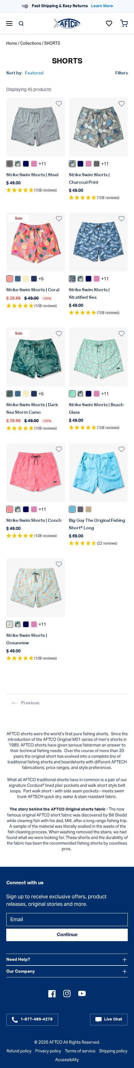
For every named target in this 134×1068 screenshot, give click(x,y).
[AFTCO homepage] (67, 23)
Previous (30, 703)
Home (11, 43)
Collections (30, 43)
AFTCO (55, 1042)
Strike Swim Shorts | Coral (32, 290)
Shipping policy (113, 1051)
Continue (67, 934)
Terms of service (80, 1051)
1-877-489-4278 (37, 1019)
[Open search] (21, 23)
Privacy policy (48, 1051)
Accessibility (67, 1059)
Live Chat (113, 1019)
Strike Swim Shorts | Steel (32, 175)
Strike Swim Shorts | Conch (33, 520)
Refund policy (19, 1051)
